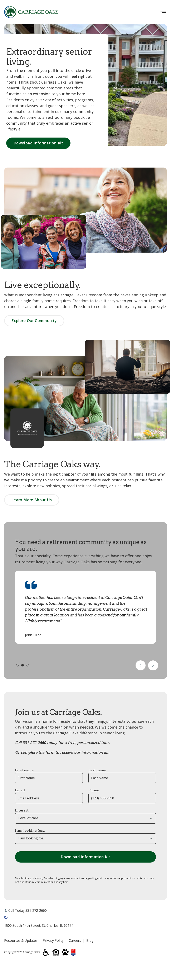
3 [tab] (27, 665)
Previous (141, 665)
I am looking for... (30, 831)
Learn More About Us (31, 499)
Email (20, 790)
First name (24, 770)
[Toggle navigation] (163, 13)
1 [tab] (17, 665)
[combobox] (85, 818)
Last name (97, 770)
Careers (75, 941)
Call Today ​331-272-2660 (27, 910)
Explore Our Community (34, 320)
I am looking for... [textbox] (31, 838)
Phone (93, 790)
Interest (22, 810)
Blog (90, 941)
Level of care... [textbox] (29, 818)
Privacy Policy (53, 941)
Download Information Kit (38, 142)
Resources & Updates (21, 941)
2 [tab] (22, 665)
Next (153, 665)
